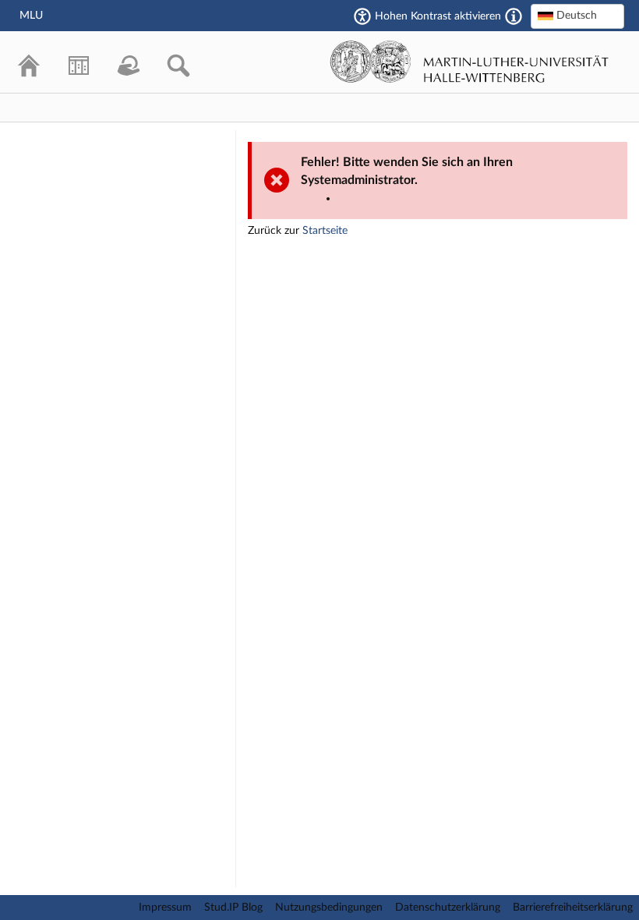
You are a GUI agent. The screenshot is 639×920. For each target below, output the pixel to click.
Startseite (325, 230)
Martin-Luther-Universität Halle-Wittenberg (469, 62)
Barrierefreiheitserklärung (573, 907)
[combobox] (577, 16)
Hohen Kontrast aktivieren (438, 16)
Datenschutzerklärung (447, 907)
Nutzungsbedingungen (329, 907)
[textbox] (577, 16)
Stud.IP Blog (233, 907)
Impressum (165, 907)
